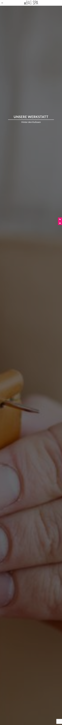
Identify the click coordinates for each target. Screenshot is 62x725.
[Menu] (2, 3)
